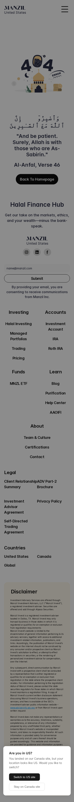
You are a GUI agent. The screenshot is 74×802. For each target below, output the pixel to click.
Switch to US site (24, 777)
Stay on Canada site (27, 786)
